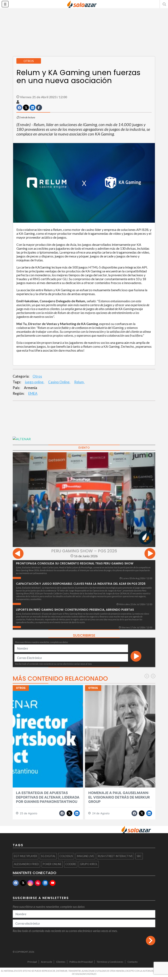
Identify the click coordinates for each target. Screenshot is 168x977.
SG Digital (48, 856)
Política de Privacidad (81, 961)
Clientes (60, 961)
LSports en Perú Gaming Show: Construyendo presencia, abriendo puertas (75, 610)
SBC (139, 856)
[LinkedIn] (45, 883)
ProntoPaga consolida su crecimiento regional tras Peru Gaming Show (74, 563)
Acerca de (46, 961)
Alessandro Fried (26, 864)
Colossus (66, 856)
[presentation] (18, 554)
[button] (164, 4)
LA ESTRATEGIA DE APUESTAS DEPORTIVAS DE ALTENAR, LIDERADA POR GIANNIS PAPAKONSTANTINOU (47, 797)
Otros (37, 376)
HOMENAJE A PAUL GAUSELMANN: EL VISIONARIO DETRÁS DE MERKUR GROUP (119, 797)
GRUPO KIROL (89, 864)
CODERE (70, 864)
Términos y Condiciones (110, 961)
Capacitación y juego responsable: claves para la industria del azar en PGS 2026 (80, 584)
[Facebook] (16, 883)
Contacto (132, 961)
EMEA (32, 393)
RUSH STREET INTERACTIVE (115, 856)
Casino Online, (59, 382)
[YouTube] (53, 883)
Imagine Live (85, 856)
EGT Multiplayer (25, 856)
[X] (23, 883)
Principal (32, 961)
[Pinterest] (38, 883)
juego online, (34, 382)
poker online (52, 864)
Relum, (79, 382)
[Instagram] (30, 883)
